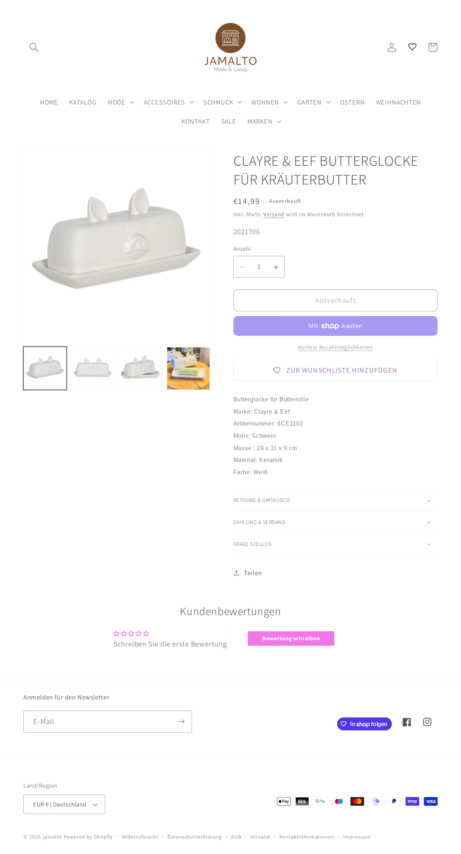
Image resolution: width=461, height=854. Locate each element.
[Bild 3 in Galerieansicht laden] (140, 368)
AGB (236, 836)
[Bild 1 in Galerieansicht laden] (45, 368)
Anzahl (242, 249)
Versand (273, 214)
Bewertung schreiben (291, 638)
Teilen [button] (253, 572)
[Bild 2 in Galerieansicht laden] (93, 368)
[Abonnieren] (181, 722)
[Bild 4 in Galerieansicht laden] (188, 368)
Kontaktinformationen (306, 836)
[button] (33, 47)
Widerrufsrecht (140, 836)
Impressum (357, 836)
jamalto (52, 836)
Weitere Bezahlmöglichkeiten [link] (335, 347)
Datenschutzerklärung (194, 836)
